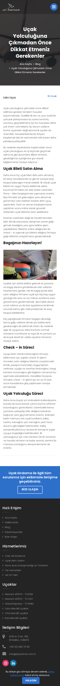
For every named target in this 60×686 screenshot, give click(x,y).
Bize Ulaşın (30, 489)
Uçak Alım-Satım (14, 560)
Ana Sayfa (26, 64)
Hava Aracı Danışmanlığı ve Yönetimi (26, 565)
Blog (37, 64)
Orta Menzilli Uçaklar (16, 613)
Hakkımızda (11, 522)
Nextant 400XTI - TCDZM (19, 594)
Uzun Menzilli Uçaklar (16, 608)
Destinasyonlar (14, 532)
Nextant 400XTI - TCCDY (19, 598)
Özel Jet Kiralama (15, 556)
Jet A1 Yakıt (11, 575)
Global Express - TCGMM (19, 603)
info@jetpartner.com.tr (22, 654)
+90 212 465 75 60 (19, 646)
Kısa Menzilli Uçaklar (16, 618)
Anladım (30, 680)
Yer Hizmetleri (13, 570)
